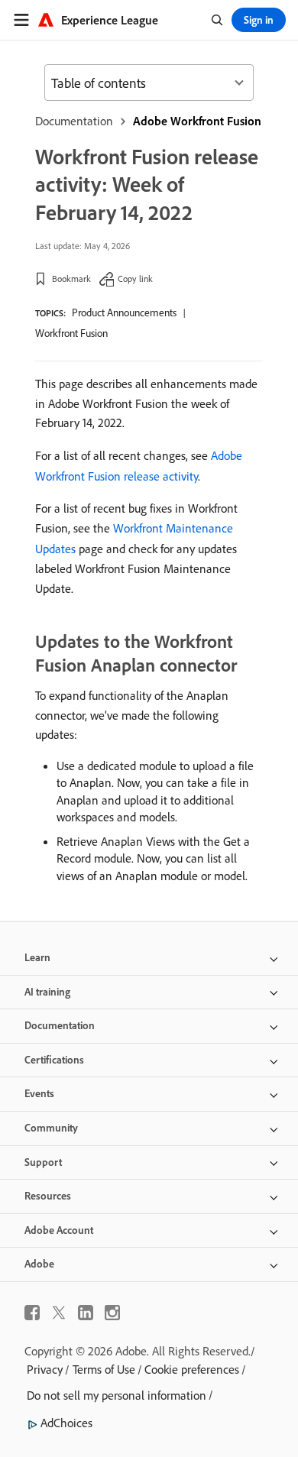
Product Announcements (124, 312)
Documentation (74, 120)
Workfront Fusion (71, 333)
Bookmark (71, 278)
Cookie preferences (191, 1369)
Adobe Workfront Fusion (197, 120)
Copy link (135, 278)
